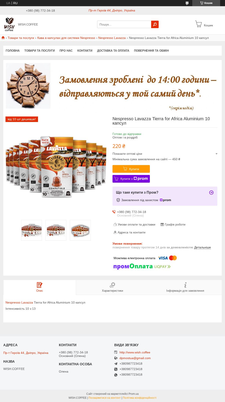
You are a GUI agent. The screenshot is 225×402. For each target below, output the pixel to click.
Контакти (84, 50)
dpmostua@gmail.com (135, 358)
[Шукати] (155, 24)
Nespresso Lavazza (112, 38)
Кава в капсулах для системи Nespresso (66, 38)
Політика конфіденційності (139, 397)
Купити (134, 169)
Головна (13, 50)
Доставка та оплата (113, 50)
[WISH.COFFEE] (9, 24)
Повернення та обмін (151, 50)
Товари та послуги (21, 38)
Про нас (66, 50)
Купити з (126, 178)
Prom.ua (134, 393)
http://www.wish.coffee (135, 352)
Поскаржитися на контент (105, 397)
